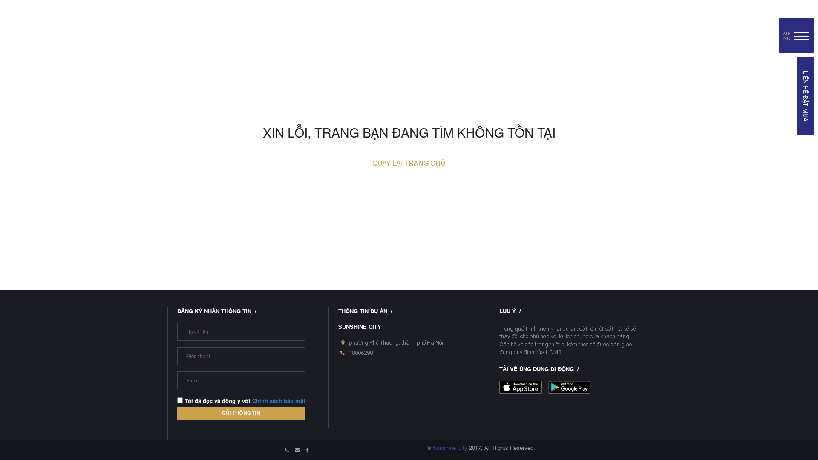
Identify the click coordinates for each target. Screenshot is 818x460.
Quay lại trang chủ (409, 163)
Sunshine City (450, 447)
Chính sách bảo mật (278, 401)
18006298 (361, 353)
